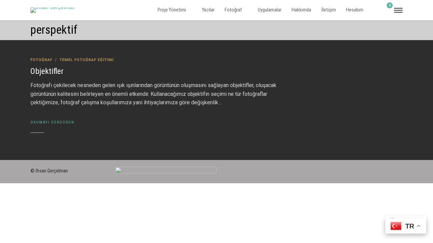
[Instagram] (375, 169)
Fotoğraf (233, 10)
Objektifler (47, 71)
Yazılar (208, 10)
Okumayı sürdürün (52, 122)
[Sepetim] (387, 10)
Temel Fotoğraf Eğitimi (87, 60)
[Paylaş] (377, 10)
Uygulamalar (269, 10)
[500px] (363, 169)
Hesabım (354, 10)
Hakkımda (301, 10)
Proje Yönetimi (172, 10)
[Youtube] (400, 169)
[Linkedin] (387, 169)
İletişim (328, 10)
